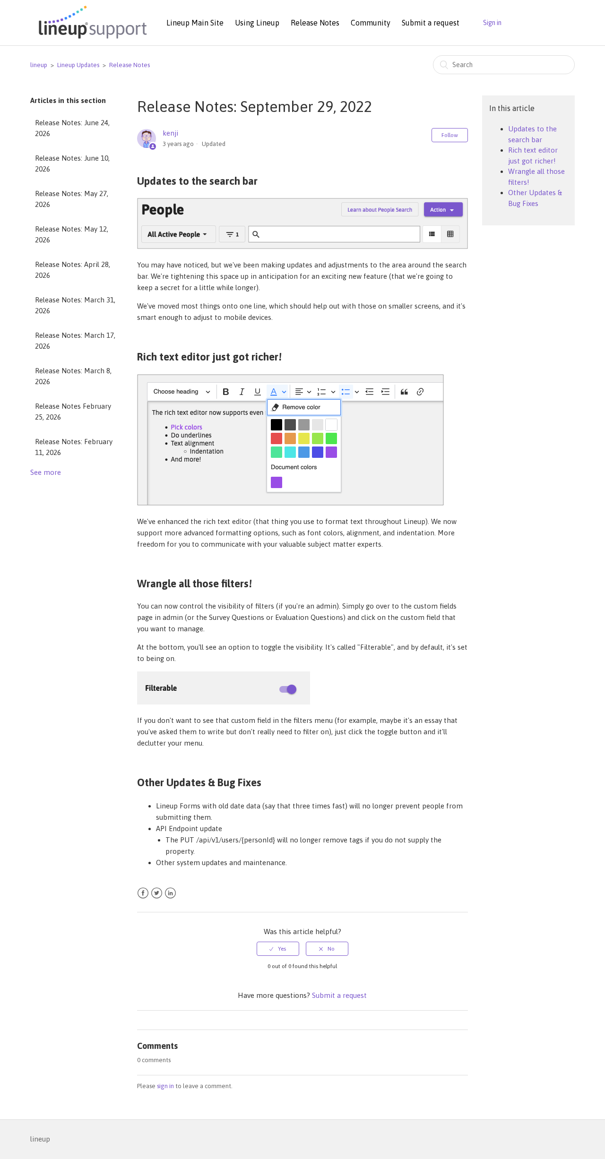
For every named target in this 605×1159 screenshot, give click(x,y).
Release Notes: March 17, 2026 (75, 340)
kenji (170, 133)
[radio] (278, 949)
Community (370, 22)
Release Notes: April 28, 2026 (72, 269)
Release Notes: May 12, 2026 (71, 234)
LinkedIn (170, 893)
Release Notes (315, 22)
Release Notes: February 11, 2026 (73, 447)
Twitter (157, 893)
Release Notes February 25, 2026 (73, 411)
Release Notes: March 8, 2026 (73, 376)
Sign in (492, 22)
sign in (165, 1086)
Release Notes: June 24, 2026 (72, 128)
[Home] (91, 39)
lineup (38, 65)
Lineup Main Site (195, 22)
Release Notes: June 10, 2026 (72, 163)
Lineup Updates (78, 65)
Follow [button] (449, 135)
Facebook (143, 893)
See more (45, 472)
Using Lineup (257, 22)
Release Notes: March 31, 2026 (75, 305)
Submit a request (430, 22)
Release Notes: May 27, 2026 (71, 198)
